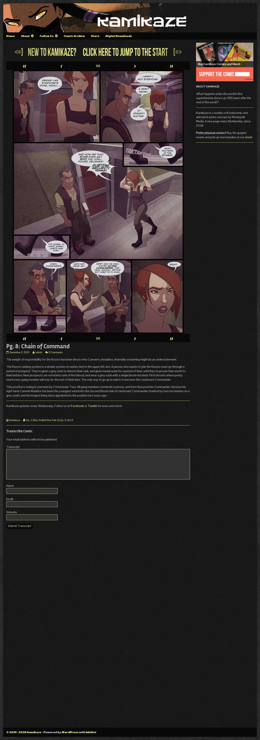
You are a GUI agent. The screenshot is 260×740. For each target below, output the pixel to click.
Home (10, 36)
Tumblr (93, 406)
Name (10, 486)
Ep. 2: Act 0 (66, 420)
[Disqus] (98, 579)
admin (38, 352)
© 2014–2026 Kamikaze (23, 732)
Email (9, 499)
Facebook (78, 406)
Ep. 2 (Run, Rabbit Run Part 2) (42, 420)
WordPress (69, 732)
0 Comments (56, 352)
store (248, 137)
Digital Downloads (118, 36)
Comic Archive (74, 36)
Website (11, 512)
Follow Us (46, 36)
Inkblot (91, 732)
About (25, 36)
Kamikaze (14, 420)
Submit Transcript (19, 526)
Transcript (13, 447)
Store (95, 36)
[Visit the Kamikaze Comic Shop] (224, 55)
